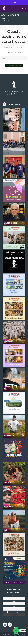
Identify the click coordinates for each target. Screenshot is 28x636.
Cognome (14, 601)
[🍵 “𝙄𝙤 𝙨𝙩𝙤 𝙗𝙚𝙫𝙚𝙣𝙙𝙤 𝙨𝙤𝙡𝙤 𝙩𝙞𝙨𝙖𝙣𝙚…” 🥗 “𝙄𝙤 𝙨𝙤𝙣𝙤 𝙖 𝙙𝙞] (14, 261)
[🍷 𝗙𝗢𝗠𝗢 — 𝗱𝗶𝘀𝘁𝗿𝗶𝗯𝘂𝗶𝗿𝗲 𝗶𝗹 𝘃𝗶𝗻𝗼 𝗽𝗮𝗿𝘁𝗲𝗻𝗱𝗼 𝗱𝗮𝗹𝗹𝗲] (14, 379)
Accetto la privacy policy (14, 612)
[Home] (2, 20)
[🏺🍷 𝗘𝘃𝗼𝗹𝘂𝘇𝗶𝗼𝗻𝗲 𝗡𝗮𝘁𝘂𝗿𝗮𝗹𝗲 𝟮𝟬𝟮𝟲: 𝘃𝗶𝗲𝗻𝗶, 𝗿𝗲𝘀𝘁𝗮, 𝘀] (14, 355)
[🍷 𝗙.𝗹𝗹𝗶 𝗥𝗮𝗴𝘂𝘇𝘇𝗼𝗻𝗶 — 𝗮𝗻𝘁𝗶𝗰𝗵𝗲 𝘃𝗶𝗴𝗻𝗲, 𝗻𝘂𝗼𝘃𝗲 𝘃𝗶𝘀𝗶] (14, 497)
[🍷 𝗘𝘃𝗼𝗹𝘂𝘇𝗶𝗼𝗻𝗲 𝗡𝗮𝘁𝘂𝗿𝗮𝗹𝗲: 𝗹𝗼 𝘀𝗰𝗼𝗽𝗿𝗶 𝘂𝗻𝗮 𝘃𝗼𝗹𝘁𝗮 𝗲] (14, 119)
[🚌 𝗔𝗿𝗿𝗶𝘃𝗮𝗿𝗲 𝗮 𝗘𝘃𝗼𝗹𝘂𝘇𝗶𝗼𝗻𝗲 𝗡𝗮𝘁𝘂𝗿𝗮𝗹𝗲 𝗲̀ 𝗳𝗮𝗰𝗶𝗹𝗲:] (14, 403)
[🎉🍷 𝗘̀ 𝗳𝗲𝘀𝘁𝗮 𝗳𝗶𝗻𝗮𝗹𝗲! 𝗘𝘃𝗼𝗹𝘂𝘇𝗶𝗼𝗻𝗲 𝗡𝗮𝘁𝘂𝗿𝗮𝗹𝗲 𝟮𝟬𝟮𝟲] (14, 190)
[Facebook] (5, 624)
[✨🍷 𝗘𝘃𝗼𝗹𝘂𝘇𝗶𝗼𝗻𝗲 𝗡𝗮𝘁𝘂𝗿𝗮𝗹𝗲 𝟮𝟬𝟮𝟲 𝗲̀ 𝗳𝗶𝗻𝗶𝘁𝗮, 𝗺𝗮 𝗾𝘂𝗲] (14, 166)
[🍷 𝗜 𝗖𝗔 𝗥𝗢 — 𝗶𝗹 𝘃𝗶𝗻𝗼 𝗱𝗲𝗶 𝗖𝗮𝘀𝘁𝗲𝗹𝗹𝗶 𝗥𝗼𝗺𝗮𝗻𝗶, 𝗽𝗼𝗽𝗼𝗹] (14, 521)
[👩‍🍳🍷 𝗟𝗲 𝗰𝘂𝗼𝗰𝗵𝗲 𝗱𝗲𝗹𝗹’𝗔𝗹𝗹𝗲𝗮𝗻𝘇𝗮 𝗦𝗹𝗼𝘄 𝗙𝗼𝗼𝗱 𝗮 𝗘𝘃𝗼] (14, 214)
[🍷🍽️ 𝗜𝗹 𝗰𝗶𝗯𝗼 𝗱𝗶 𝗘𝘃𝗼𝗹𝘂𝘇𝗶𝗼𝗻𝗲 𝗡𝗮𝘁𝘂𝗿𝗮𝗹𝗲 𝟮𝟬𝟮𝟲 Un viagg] (14, 308)
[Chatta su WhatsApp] (16, 630)
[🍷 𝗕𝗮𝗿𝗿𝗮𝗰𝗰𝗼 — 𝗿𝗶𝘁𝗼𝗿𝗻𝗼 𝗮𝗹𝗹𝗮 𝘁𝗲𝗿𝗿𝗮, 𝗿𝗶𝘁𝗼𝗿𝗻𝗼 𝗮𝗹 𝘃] (14, 426)
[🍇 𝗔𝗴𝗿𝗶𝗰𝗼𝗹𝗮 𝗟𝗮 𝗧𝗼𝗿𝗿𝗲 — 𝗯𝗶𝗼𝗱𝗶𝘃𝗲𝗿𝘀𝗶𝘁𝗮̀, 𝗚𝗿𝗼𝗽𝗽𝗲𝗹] (14, 473)
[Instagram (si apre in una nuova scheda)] (15, 2)
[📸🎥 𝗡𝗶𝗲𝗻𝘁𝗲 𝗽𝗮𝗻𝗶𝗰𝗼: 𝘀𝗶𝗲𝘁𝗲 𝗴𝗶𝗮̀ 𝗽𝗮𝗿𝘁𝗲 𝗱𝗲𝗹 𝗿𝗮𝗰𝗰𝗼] (14, 237)
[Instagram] (10, 624)
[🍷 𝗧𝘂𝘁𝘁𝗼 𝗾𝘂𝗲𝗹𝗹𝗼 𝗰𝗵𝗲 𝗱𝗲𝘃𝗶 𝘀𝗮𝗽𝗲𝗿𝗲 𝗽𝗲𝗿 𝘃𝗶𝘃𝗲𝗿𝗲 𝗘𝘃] (14, 284)
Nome (14, 595)
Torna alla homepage (14, 65)
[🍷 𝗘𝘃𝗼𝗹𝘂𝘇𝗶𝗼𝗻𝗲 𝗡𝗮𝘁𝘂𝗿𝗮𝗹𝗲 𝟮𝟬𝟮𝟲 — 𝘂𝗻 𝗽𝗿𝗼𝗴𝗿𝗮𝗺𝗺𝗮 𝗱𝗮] (14, 568)
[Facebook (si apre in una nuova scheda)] (13, 2)
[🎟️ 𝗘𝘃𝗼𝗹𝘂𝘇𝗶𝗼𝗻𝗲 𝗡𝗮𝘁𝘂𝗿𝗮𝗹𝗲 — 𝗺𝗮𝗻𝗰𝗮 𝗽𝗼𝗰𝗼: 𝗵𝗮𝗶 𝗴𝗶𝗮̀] (14, 450)
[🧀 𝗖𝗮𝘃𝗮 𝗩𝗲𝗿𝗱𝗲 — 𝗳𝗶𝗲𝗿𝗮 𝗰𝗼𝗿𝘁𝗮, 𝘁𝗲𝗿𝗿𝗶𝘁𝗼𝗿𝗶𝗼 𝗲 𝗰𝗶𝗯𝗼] (14, 332)
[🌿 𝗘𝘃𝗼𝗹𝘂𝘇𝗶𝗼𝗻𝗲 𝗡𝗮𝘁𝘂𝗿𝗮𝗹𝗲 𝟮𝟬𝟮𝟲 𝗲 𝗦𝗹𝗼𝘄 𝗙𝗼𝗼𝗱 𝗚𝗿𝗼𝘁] (14, 544)
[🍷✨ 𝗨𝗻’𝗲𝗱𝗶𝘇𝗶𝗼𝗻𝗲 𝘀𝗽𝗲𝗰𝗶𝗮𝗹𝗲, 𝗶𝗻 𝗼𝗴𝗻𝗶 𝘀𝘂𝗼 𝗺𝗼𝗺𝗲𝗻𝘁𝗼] (14, 143)
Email (14, 606)
